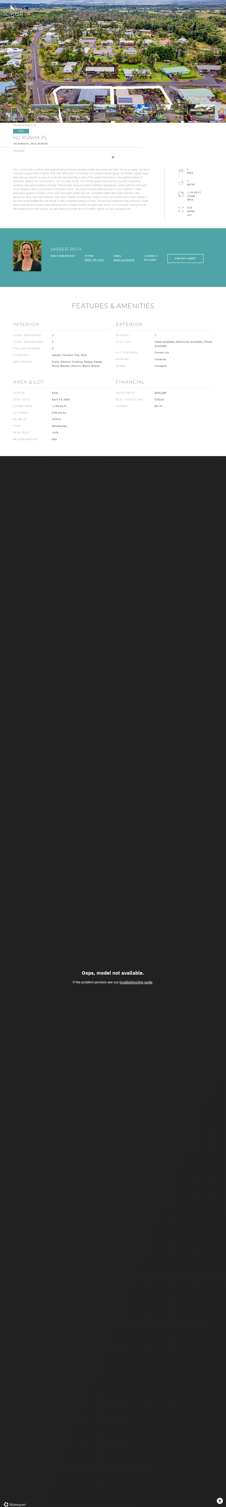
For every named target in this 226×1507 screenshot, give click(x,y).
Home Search (146, 11)
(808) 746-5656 (94, 260)
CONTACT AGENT (185, 258)
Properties (126, 11)
